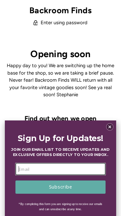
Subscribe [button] (60, 187)
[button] (109, 127)
